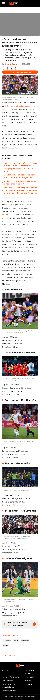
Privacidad (6, 670)
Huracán (16, 640)
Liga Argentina (13, 655)
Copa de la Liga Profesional (19, 106)
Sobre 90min (30, 677)
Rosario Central (25, 640)
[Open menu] (3, 3)
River (12, 214)
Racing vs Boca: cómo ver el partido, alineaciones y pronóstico (20, 182)
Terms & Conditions (10, 677)
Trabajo (27, 680)
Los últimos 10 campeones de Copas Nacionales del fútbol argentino (20, 176)
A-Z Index (28, 684)
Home (4, 655)
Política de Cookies (29, 671)
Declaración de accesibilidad (8, 685)
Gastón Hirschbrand (12, 64)
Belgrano (5, 645)
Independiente (7, 640)
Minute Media (8, 680)
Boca (4, 214)
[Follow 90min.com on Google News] (34, 624)
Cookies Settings (9, 691)
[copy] (15, 68)
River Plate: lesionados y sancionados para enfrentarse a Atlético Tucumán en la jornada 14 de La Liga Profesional (20, 190)
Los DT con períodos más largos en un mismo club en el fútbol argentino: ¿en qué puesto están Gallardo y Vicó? (20, 167)
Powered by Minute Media (16, 696)
